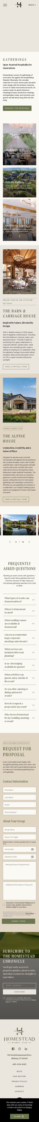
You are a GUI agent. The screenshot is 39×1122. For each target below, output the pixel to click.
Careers (19, 1086)
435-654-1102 (19, 1064)
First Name (9, 790)
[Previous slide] (10, 542)
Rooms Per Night (11, 837)
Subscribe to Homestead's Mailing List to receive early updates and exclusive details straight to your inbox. (20, 905)
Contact (19, 1091)
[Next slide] (29, 542)
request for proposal (17, 108)
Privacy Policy (30, 913)
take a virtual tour (16, 367)
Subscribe (19, 992)
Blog (19, 1071)
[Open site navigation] (5, 5)
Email (7, 805)
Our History (19, 1076)
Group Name (10, 830)
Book (33, 5)
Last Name (9, 797)
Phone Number (11, 812)
